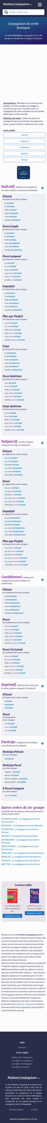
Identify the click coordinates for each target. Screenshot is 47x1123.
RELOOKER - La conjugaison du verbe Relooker (22, 825)
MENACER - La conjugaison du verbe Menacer (21, 856)
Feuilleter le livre (12, 915)
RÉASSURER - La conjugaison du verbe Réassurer (22, 853)
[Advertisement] (23, 72)
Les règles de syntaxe (20, 1067)
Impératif (24, 153)
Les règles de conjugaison (22, 1060)
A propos (22, 1047)
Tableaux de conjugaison (21, 1057)
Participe (24, 160)
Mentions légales (16, 1109)
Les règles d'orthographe (22, 1064)
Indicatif (24, 135)
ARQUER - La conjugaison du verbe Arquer (19, 836)
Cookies (34, 1109)
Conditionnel (24, 147)
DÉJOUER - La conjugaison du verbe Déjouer (20, 860)
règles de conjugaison (25, 1004)
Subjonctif (24, 141)
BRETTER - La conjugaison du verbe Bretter (20, 864)
